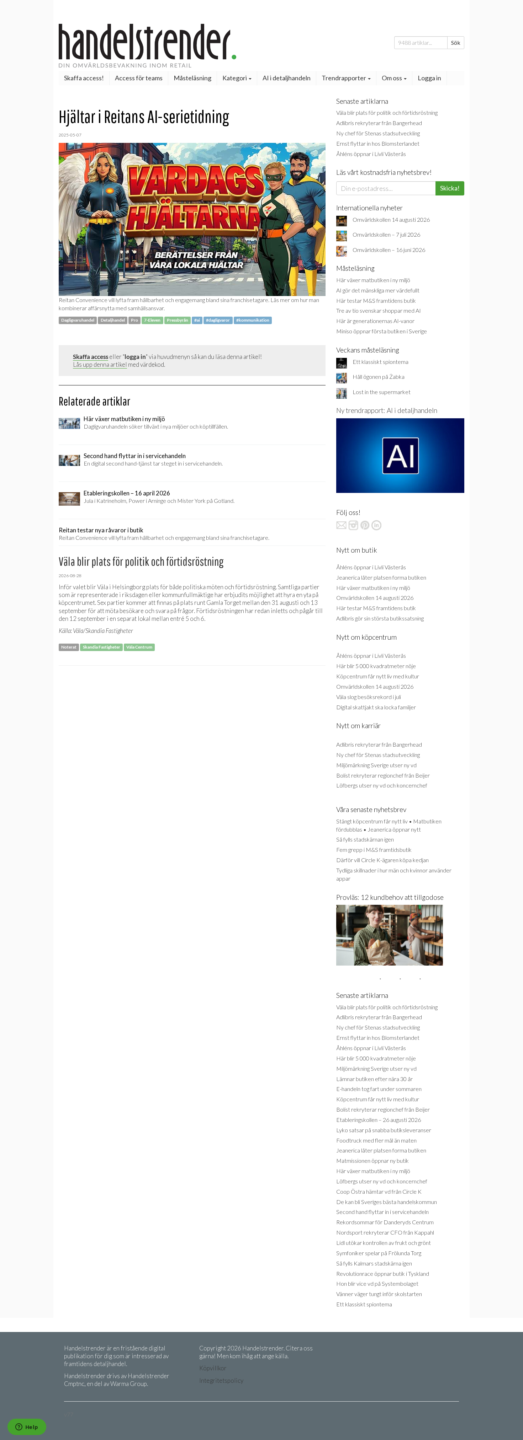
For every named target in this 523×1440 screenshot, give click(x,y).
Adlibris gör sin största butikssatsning (380, 618)
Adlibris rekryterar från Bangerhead (379, 122)
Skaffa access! (84, 78)
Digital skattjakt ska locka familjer (376, 707)
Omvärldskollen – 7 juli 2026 (386, 234)
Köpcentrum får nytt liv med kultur (377, 676)
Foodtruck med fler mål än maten (376, 1140)
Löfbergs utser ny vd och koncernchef (381, 785)
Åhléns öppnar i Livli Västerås (371, 153)
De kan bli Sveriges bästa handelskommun (386, 1201)
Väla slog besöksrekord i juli (368, 696)
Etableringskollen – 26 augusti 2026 (378, 1119)
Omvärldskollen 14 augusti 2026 (391, 219)
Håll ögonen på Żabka (379, 376)
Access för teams (139, 78)
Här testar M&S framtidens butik (376, 300)
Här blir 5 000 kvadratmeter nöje (376, 665)
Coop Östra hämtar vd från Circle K (379, 1191)
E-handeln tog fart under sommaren (379, 1088)
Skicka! (450, 188)
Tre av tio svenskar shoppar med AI (378, 310)
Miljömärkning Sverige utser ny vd (376, 765)
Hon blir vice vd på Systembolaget (377, 1283)
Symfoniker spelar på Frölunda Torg (378, 1253)
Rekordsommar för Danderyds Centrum (385, 1222)
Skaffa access (90, 356)
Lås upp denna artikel (100, 364)
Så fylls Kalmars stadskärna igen (374, 1263)
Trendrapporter (344, 78)
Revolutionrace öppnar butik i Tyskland (382, 1273)
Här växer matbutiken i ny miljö (373, 279)
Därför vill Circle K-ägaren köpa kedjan (382, 859)
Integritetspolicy (221, 1380)
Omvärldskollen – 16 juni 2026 (389, 249)
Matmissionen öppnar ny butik (372, 1160)
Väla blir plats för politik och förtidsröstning (387, 112)
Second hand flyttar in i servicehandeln (382, 1211)
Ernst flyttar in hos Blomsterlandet (377, 143)
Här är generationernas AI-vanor (375, 320)
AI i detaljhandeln (287, 78)
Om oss (392, 78)
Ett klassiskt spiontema (380, 361)
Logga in (429, 78)
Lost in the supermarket (382, 391)
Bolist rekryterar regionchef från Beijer (383, 775)
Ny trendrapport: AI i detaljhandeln (386, 410)
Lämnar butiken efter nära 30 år (374, 1078)
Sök (455, 42)
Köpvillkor (213, 1368)
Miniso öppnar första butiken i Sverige (381, 331)
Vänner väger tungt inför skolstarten (379, 1293)
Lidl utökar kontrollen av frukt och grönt (383, 1242)
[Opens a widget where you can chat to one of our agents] (26, 1427)
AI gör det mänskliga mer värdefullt (377, 290)
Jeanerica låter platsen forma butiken (381, 577)
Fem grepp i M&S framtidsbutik (374, 849)
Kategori (235, 78)
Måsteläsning (192, 78)
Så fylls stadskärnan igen (365, 839)
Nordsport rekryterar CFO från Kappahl (385, 1232)
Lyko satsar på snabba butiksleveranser (383, 1130)
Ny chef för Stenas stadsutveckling (378, 133)
